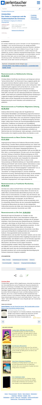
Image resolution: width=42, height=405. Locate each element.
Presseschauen (13, 393)
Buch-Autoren (26, 393)
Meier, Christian (6, 259)
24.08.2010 (5, 76)
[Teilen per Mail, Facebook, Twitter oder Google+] (15, 275)
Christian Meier (6, 14)
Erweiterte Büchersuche (8, 11)
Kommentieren (35, 18)
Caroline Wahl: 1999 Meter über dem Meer (22, 330)
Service (12, 397)
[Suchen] (39, 8)
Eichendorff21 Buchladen (24, 399)
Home (6, 393)
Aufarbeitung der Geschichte (20, 259)
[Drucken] (21, 275)
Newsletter (24, 397)
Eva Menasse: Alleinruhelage (19, 345)
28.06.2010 (5, 186)
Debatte (25, 395)
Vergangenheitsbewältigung (28, 263)
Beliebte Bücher (7, 327)
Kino (29, 395)
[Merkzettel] (27, 275)
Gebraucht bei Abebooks (18, 30)
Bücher (20, 393)
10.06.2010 (26, 212)
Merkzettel (34, 17)
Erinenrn (32, 259)
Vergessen (16, 263)
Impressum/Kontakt (33, 397)
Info (26, 63)
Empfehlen (34, 15)
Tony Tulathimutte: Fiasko (18, 376)
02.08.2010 (5, 109)
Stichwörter (34, 393)
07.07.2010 (5, 139)
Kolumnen (14, 395)
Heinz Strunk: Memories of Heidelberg (21, 361)
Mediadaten (6, 397)
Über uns (17, 397)
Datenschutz (14, 399)
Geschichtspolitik (6, 263)
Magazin (20, 395)
